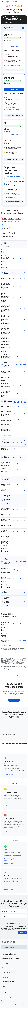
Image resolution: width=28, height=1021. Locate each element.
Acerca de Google (13, 993)
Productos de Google (6, 997)
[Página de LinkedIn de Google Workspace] (8, 942)
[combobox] (14, 916)
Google (4, 993)
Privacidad (16, 997)
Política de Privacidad (6, 929)
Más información (8, 774)
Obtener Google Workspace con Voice (12, 859)
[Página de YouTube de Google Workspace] (5, 942)
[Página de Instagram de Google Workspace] (11, 942)
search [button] (3, 947)
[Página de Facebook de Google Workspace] (14, 942)
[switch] (23, 28)
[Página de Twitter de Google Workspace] (2, 942)
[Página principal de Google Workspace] (10, 2)
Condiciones (4, 1000)
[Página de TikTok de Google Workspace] (17, 942)
